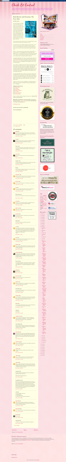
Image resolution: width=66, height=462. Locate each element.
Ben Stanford (47, 31)
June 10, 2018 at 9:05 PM (19, 411)
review (19, 126)
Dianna (17, 303)
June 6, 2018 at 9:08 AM (19, 171)
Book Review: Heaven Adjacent (44, 266)
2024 (42, 217)
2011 (42, 353)
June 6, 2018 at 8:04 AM (19, 143)
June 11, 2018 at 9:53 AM (19, 417)
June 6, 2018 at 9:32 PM (19, 278)
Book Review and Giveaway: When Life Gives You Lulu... (44, 328)
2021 (42, 221)
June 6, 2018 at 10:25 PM (19, 285)
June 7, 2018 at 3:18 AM (19, 328)
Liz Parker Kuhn (18, 252)
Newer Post (14, 430)
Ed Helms (16, 88)
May (43, 335)
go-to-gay (45, 202)
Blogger (38, 459)
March (43, 338)
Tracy (16, 237)
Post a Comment (16, 425)
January (43, 342)
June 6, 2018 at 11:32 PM (19, 300)
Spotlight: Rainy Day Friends (44, 275)
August (43, 236)
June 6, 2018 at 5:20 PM (19, 258)
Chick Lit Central (23, 5)
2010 (42, 355)
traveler (17, 201)
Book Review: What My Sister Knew (44, 262)
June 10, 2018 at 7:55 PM (19, 405)
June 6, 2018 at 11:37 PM (19, 307)
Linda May (17, 295)
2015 (42, 347)
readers (44, 205)
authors (44, 195)
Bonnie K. (17, 244)
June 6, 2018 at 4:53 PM (19, 241)
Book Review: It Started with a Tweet (44, 310)
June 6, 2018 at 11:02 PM (19, 292)
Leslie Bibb (17, 91)
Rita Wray (17, 181)
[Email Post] (24, 124)
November (43, 230)
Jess (16, 187)
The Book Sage (18, 341)
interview (44, 204)
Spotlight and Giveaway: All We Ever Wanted (44, 259)
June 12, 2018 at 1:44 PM (19, 423)
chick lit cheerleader (43, 200)
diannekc (17, 281)
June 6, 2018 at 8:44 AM (19, 157)
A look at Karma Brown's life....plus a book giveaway (44, 299)
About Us (41, 35)
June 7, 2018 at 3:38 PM (19, 388)
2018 (42, 226)
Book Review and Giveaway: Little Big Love (44, 294)
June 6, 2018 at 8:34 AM (19, 150)
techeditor (17, 348)
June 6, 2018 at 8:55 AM (19, 164)
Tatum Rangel (18, 408)
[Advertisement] (15, 449)
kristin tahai (17, 331)
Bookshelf (41, 39)
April (43, 337)
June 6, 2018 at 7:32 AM (19, 136)
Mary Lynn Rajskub (18, 92)
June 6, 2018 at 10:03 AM (19, 178)
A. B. (16, 226)
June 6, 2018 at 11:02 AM (19, 184)
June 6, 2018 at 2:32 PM (19, 223)
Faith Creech (17, 208)
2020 (42, 223)
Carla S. (17, 154)
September (43, 234)
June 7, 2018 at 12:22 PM (19, 368)
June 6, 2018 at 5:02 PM (19, 249)
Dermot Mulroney (17, 93)
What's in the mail (44, 307)
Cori (16, 139)
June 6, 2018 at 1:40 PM (19, 217)
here (24, 101)
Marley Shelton (17, 87)
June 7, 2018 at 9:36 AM (19, 352)
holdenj (17, 270)
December (43, 227)
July (43, 238)
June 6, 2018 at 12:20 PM (19, 198)
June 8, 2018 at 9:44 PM (19, 397)
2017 (42, 344)
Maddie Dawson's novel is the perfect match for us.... (44, 270)
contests (16, 126)
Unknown (17, 355)
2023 (42, 218)
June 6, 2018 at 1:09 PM (19, 204)
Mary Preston (18, 275)
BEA (40, 195)
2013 (42, 350)
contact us (22, 100)
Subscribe (47, 58)
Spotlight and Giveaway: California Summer (44, 255)
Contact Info (42, 38)
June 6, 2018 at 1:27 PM (19, 210)
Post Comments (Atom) (19, 432)
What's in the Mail (44, 242)
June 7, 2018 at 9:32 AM (19, 345)
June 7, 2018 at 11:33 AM (19, 359)
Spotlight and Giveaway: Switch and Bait (44, 323)
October (43, 232)
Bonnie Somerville (19, 90)
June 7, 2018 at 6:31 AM (19, 338)
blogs (45, 197)
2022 (42, 220)
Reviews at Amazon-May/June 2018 (44, 245)
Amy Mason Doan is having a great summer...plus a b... (44, 250)
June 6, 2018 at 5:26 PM (19, 266)
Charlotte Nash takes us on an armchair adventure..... (44, 290)
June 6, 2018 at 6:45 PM (19, 272)
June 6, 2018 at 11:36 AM (19, 191)
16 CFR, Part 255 (28, 440)
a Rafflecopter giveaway (16, 104)
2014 (42, 348)
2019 (42, 225)
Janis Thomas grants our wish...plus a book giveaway (44, 314)
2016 (42, 345)
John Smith (17, 400)
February (43, 340)
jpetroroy (17, 414)
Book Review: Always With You (44, 286)
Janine (17, 131)
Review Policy (42, 36)
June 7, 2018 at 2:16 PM (19, 377)
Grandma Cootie (18, 316)
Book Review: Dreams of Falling (44, 304)
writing (45, 208)
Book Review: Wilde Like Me (44, 333)
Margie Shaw (18, 174)
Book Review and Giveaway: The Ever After (44, 319)
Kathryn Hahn (17, 89)
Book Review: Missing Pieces (44, 283)
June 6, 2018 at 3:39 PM (19, 234)
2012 (42, 351)
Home (25, 430)
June (43, 240)
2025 (42, 215)
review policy (42, 45)
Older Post (36, 430)
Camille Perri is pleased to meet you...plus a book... (44, 279)
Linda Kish (17, 213)
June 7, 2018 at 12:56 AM (19, 313)
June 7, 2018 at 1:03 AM (19, 320)
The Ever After (18, 60)
